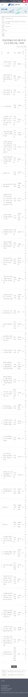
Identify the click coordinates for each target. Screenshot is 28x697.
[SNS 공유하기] (25, 11)
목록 (14, 666)
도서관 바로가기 (4, 1)
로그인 (14, 1)
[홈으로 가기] (1, 12)
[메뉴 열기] (2, 4)
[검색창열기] (26, 4)
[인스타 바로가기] (26, 1)
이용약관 (3, 681)
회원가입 (20, 1)
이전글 (4, 671)
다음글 (4, 674)
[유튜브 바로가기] (24, 1)
